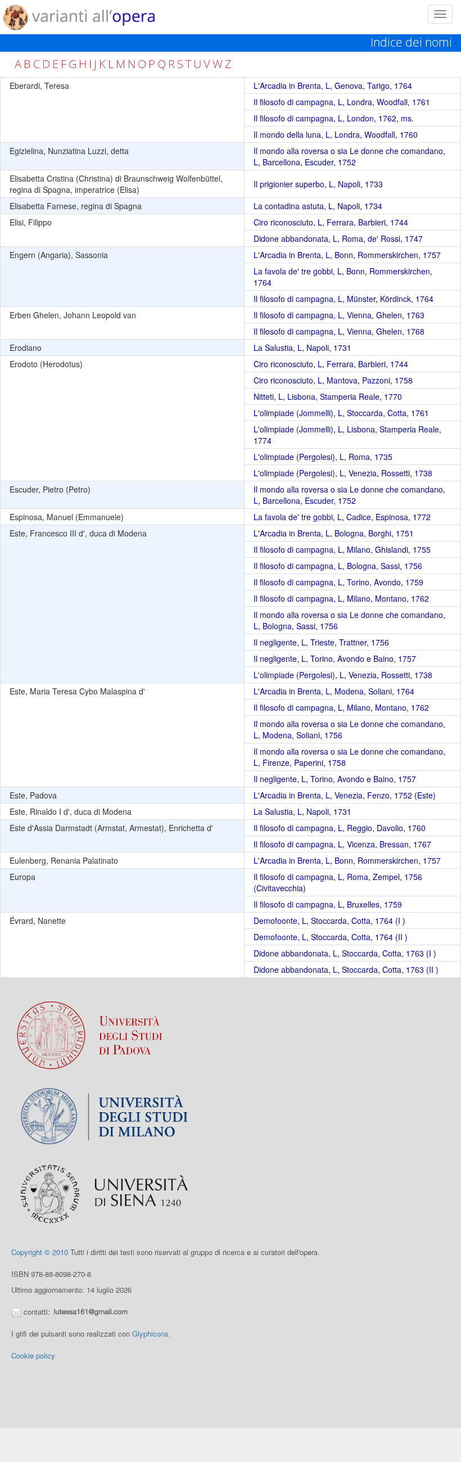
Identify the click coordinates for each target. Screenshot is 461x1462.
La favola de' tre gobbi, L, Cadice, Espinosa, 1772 (342, 516)
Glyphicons (150, 1333)
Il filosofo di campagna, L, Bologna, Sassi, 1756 (338, 565)
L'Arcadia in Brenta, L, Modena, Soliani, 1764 (334, 691)
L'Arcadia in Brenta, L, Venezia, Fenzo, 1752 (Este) (345, 795)
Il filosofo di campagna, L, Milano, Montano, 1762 (341, 598)
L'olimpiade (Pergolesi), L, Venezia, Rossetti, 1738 (343, 473)
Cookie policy (33, 1355)
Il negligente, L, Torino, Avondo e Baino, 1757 (335, 658)
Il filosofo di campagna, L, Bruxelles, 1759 (328, 904)
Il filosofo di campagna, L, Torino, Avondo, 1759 (338, 582)
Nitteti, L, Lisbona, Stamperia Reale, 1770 (328, 396)
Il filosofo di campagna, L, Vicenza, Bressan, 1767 (342, 844)
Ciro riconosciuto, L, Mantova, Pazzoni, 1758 (333, 380)
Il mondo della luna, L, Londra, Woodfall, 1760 (336, 134)
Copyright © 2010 (39, 1252)
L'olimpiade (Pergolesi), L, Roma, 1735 (323, 456)
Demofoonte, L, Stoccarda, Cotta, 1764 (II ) (331, 936)
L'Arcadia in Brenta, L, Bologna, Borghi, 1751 (334, 533)
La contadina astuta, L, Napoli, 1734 (318, 205)
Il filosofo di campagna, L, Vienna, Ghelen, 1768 (339, 331)
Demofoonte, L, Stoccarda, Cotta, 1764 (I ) (329, 920)
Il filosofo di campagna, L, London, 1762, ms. (334, 118)
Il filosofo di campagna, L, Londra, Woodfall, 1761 (342, 101)
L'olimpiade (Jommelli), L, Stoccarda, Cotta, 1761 (341, 412)
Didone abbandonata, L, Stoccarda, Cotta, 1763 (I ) (345, 953)
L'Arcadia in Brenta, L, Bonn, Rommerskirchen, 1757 (347, 254)
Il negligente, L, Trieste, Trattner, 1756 (321, 642)
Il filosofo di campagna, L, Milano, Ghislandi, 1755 (342, 549)
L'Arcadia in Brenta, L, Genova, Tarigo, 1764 (333, 85)
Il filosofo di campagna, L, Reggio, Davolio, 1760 (340, 827)
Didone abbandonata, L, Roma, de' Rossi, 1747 (338, 238)
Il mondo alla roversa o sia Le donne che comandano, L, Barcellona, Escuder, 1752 (349, 156)
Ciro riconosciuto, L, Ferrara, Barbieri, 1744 (331, 222)
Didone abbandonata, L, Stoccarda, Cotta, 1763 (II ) (346, 969)
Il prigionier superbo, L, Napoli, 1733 (318, 183)
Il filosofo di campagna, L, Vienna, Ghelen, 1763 (339, 315)
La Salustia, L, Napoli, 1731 (302, 347)
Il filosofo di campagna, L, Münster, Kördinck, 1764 (343, 298)
